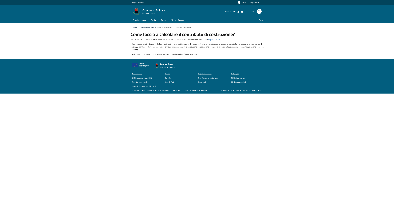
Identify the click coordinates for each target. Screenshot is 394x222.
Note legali (235, 74)
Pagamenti (202, 82)
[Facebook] (233, 11)
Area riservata (137, 74)
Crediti (167, 74)
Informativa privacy (205, 74)
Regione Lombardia (138, 2)
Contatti (168, 78)
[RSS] (241, 11)
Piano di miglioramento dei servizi (144, 86)
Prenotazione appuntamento (208, 78)
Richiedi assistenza (238, 78)
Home (135, 27)
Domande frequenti (147, 27)
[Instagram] (237, 11)
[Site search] (259, 11)
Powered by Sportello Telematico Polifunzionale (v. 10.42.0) (241, 90)
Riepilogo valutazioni (238, 82)
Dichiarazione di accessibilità (142, 78)
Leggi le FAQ (169, 82)
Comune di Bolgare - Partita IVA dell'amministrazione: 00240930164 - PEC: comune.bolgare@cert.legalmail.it (170, 90)
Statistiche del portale (140, 82)
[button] (248, 2)
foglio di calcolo (214, 39)
